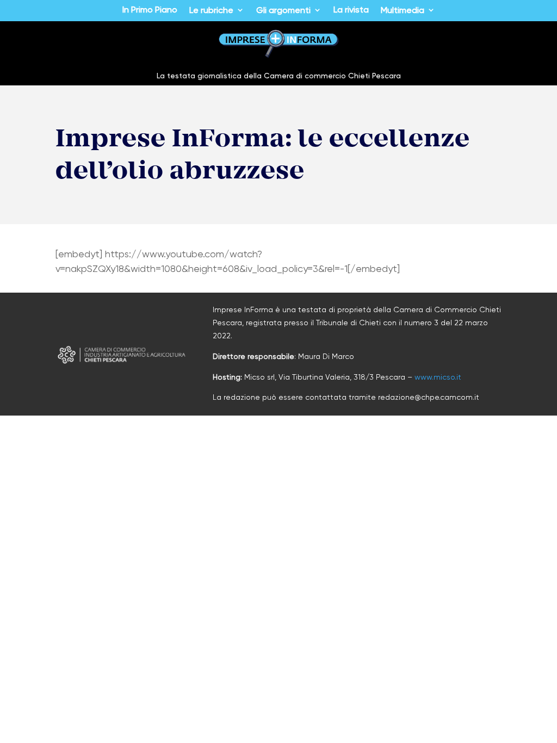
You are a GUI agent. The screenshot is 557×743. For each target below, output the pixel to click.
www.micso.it (437, 377)
